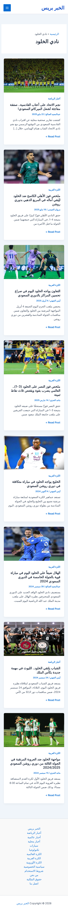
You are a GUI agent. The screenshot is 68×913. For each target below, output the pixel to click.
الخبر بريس (53, 8)
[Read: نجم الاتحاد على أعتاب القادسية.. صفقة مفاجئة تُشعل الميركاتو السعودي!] (34, 75)
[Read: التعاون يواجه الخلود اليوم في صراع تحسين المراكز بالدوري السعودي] (34, 261)
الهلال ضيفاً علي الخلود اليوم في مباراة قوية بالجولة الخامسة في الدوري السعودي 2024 (35, 577)
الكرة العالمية (34, 854)
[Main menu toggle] (7, 8)
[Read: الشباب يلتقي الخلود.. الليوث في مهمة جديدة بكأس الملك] (34, 638)
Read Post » (53, 137)
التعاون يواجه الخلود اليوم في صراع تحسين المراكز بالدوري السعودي (37, 293)
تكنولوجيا (34, 849)
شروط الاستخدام (34, 871)
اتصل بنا (34, 883)
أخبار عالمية (34, 837)
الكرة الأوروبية (34, 862)
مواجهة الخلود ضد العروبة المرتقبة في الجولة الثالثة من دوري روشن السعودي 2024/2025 (35, 763)
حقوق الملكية (34, 879)
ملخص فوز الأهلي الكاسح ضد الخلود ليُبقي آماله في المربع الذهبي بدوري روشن (36, 200)
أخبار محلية (34, 841)
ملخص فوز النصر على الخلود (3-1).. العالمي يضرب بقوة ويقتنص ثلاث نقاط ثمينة (35, 390)
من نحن (34, 875)
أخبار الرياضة (54, 98)
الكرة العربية (54, 189)
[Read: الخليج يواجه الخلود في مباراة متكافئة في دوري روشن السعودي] (34, 452)
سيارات (34, 845)
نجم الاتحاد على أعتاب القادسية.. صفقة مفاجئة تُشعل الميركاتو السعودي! (35, 107)
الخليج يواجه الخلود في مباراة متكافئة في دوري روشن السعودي (36, 484)
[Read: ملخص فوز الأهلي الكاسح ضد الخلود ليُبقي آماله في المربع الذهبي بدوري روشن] (34, 166)
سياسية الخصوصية (34, 866)
